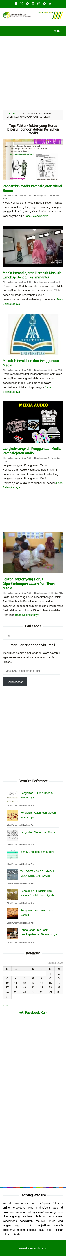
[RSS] (50, 4)
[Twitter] (22, 4)
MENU (57, 30)
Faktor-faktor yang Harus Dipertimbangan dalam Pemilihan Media (29, 583)
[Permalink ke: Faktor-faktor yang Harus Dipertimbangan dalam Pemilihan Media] (33, 554)
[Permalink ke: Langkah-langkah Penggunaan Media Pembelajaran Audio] (33, 424)
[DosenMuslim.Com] (33, 15)
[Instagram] (39, 4)
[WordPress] (33, 4)
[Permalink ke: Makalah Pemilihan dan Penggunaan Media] (33, 335)
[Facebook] (16, 4)
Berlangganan (15, 682)
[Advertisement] (33, 72)
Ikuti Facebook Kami (33, 1013)
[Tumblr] (27, 4)
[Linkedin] (44, 4)
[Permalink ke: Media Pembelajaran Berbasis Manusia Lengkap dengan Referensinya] (33, 248)
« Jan (6, 1005)
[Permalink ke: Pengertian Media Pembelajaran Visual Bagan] (33, 161)
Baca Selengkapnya (36, 216)
